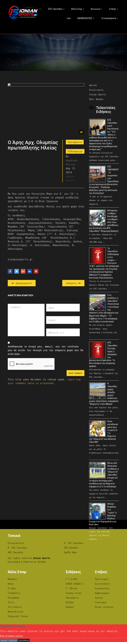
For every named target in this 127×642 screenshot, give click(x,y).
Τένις (11, 602)
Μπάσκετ (12, 579)
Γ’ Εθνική (71, 588)
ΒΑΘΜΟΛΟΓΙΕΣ (84, 18)
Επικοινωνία (96, 89)
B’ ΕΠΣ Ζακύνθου (17, 547)
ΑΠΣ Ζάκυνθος (15, 552)
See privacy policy (11, 635)
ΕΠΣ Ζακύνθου (55, 9)
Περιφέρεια (75, 142)
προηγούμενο (23, 283)
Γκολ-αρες (101, 602)
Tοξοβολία (14, 593)
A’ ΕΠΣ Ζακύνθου (73, 543)
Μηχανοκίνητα (15, 611)
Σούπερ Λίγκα (74, 593)
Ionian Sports (97, 94)
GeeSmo (42, 561)
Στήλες (112, 9)
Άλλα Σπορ (76, 9)
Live (69, 18)
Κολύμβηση (13, 597)
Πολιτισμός (101, 579)
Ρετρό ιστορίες (104, 606)
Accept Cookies (9, 640)
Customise (23, 640)
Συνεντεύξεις (102, 583)
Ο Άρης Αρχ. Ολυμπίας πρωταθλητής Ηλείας (33, 145)
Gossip (99, 597)
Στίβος (12, 588)
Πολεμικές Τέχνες (18, 616)
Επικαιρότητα (16, 543)
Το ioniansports (108, 18)
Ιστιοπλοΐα (15, 606)
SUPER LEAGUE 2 (74, 583)
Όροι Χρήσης (96, 99)
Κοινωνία (95, 9)
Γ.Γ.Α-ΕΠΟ (71, 579)
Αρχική (93, 85)
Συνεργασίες (102, 588)
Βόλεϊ (11, 583)
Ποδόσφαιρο (75, 151)
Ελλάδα (70, 602)
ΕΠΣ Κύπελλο (71, 547)
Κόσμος (70, 606)
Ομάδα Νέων (70, 552)
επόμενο (72, 283)
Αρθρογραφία (102, 593)
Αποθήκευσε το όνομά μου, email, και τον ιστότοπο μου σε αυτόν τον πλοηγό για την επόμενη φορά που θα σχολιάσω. (45, 350)
